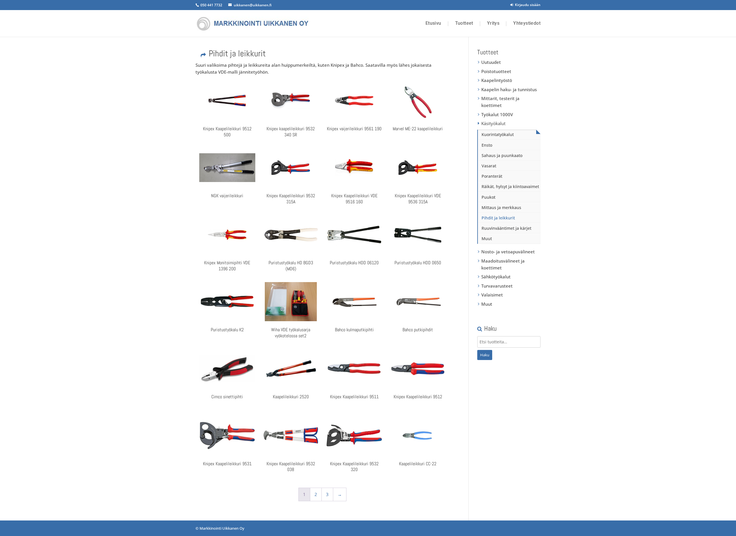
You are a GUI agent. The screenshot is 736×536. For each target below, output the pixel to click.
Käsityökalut (493, 123)
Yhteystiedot (526, 23)
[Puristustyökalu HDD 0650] (418, 234)
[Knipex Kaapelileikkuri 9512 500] (227, 100)
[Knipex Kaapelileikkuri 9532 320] (354, 435)
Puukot (488, 197)
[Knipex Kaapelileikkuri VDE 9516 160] (354, 167)
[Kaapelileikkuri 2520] (291, 368)
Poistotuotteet (496, 71)
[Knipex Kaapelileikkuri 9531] (227, 435)
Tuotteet (464, 23)
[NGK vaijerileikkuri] (227, 167)
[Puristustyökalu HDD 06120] (354, 234)
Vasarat (489, 166)
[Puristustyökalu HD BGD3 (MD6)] (291, 234)
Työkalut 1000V (497, 114)
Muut (487, 238)
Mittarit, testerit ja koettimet (500, 101)
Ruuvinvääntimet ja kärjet (506, 228)
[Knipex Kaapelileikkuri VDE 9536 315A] (418, 167)
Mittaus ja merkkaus (501, 207)
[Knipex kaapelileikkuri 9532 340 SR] (291, 100)
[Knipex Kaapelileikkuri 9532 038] (291, 435)
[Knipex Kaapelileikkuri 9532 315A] (291, 167)
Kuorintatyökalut (498, 134)
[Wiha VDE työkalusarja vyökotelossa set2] (291, 301)
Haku (484, 354)
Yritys (493, 23)
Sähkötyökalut (496, 277)
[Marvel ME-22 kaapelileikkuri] (418, 100)
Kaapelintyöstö (496, 80)
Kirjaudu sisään (526, 4)
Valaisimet (492, 295)
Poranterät (492, 176)
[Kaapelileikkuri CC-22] (418, 435)
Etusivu (433, 23)
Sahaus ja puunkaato (502, 155)
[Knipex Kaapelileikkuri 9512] (418, 368)
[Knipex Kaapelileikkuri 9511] (354, 368)
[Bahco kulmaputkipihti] (354, 301)
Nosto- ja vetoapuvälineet (508, 251)
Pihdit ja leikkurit (498, 218)
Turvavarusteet (497, 286)
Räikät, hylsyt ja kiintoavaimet (510, 186)
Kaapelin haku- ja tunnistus (509, 89)
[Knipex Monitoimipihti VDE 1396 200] (227, 234)
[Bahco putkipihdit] (418, 301)
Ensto (487, 145)
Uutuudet (491, 62)
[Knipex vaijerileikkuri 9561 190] (354, 100)
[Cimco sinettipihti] (227, 368)
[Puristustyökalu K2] (227, 301)
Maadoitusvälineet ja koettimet (503, 264)
